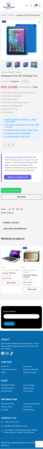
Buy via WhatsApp (11, 190)
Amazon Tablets (7, 72)
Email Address (10, 311)
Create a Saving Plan (17, 177)
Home (3, 15)
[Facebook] (2, 353)
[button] (39, 22)
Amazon (10, 213)
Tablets (11, 15)
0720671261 (25, 137)
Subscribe (9, 324)
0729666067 (26, 133)
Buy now (21, 197)
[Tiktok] (11, 353)
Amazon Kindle (29, 275)
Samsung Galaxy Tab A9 (9, 276)
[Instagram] (7, 353)
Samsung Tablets (8, 270)
